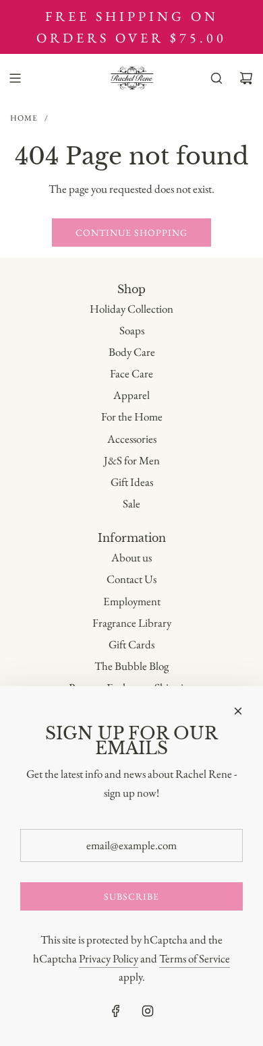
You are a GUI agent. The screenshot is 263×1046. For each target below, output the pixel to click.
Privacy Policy (108, 958)
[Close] (238, 711)
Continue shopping (131, 232)
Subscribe (131, 896)
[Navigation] (15, 78)
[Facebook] (116, 1011)
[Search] (216, 78)
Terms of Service (194, 958)
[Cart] (246, 78)
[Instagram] (148, 1011)
